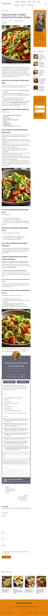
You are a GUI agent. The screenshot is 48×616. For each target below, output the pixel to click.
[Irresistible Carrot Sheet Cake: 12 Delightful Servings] (35, 72)
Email (3, 539)
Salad (11, 20)
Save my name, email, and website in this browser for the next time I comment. (16, 552)
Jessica (4, 20)
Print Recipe (20, 64)
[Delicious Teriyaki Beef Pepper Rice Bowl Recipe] (35, 87)
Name (3, 532)
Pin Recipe (23, 381)
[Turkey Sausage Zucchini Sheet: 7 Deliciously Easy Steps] (35, 80)
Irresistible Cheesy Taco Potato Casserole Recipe (6, 590)
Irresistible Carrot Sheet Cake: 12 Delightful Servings (29, 590)
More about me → (38, 44)
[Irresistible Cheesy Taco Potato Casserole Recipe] (35, 56)
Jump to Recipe (13, 64)
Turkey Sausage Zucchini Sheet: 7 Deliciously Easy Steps (40, 591)
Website (3, 545)
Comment (4, 515)
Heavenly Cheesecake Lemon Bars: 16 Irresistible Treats (39, 65)
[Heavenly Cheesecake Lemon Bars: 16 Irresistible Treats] (35, 63)
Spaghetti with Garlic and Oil (11, 349)
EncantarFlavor (6, 3)
